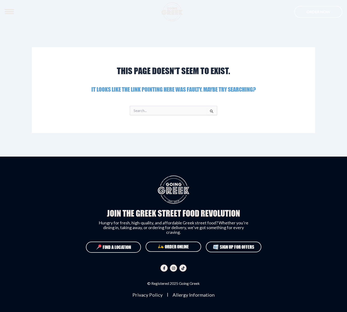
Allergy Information (194, 295)
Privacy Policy (147, 295)
